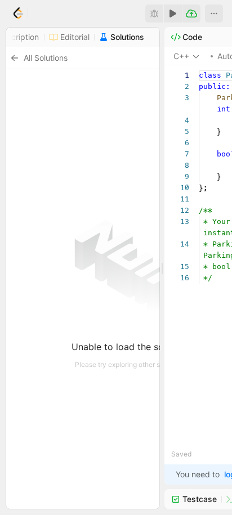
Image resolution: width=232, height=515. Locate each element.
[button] (214, 14)
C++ (181, 56)
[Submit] (191, 14)
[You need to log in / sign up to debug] (154, 14)
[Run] (173, 14)
